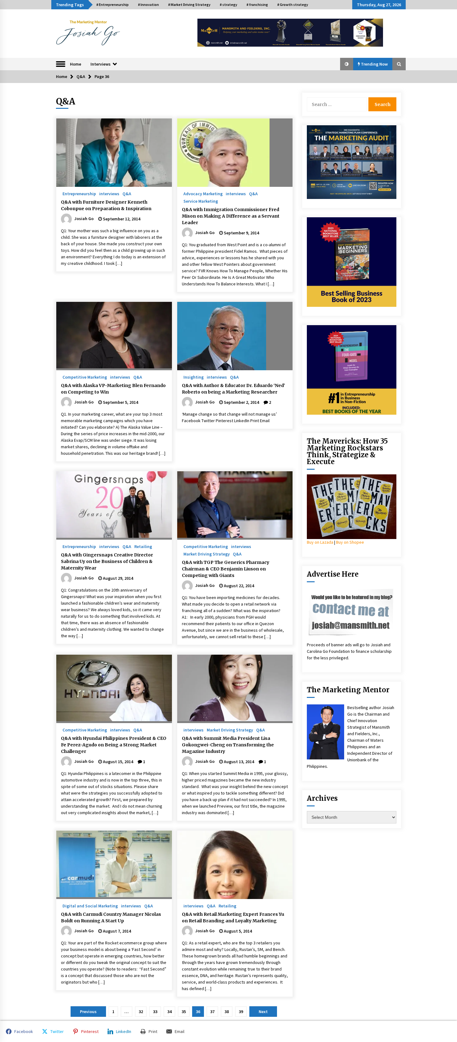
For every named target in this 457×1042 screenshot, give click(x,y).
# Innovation (148, 4)
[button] (346, 64)
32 (141, 1011)
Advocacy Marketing (203, 193)
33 (155, 1011)
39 (241, 1011)
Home (75, 64)
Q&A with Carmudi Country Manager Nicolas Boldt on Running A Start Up (111, 917)
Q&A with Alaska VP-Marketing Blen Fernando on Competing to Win (113, 389)
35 (184, 1011)
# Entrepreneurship (112, 4)
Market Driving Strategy (206, 553)
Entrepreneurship (79, 193)
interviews (109, 193)
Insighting (193, 376)
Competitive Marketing (84, 376)
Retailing (143, 546)
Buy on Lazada (320, 542)
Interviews (100, 64)
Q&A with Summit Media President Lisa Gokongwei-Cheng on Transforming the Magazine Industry (228, 744)
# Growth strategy (292, 4)
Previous (88, 1011)
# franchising (257, 4)
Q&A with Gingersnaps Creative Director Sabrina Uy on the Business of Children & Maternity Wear (107, 561)
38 (226, 1011)
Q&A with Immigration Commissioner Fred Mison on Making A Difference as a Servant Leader (230, 216)
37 (212, 1011)
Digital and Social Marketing (90, 905)
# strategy (228, 4)
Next (263, 1011)
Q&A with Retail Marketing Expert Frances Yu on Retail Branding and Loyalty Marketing (233, 917)
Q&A (126, 193)
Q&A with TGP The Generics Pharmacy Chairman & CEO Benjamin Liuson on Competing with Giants (225, 569)
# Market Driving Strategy (189, 4)
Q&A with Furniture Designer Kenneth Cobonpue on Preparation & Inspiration (106, 205)
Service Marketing (200, 200)
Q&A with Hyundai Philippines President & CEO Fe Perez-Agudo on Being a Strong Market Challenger (113, 744)
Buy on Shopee (350, 542)
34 (169, 1011)
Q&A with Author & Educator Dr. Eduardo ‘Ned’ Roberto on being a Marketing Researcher (233, 389)
